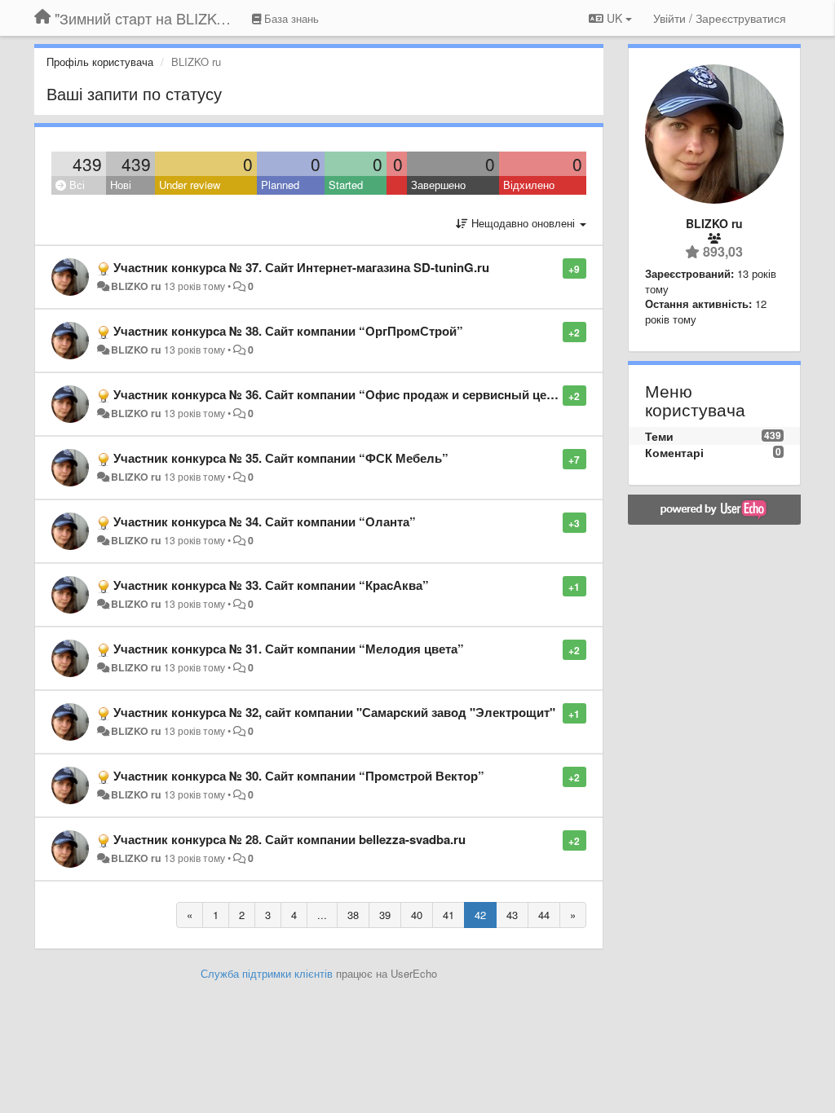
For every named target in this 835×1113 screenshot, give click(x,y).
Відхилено (528, 184)
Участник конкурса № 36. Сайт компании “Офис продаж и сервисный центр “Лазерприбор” (387, 394)
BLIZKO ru (137, 286)
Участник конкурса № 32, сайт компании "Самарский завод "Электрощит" (334, 712)
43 (512, 914)
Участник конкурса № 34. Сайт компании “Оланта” (264, 521)
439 (87, 164)
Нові (120, 184)
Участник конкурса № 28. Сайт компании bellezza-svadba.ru (289, 839)
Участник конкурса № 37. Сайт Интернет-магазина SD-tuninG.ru (301, 267)
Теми (659, 436)
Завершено (438, 184)
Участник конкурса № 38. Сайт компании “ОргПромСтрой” (288, 331)
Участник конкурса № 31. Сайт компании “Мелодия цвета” (288, 649)
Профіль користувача (99, 61)
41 (448, 914)
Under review (189, 184)
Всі (75, 184)
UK (614, 18)
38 (353, 914)
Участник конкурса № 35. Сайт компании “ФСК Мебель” (280, 458)
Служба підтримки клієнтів (267, 973)
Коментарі (674, 452)
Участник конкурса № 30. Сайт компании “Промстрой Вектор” (298, 776)
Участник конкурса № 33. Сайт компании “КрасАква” (271, 585)
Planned (280, 184)
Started (346, 184)
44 (544, 914)
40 (416, 914)
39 (385, 914)
